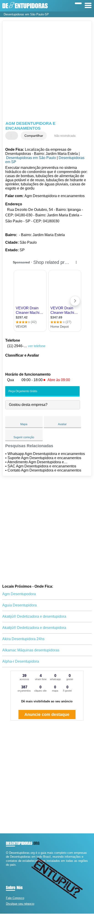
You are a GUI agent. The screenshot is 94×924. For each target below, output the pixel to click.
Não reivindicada (65, 135)
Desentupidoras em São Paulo (31, 158)
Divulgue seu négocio (20, 903)
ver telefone (36, 346)
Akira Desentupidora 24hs (23, 639)
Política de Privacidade (71, 919)
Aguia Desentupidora (19, 605)
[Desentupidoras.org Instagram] (11, 868)
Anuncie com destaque (46, 714)
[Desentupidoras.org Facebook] (7, 868)
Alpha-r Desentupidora (20, 661)
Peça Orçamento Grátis (22, 391)
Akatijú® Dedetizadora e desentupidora (34, 616)
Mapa (23, 424)
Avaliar (62, 424)
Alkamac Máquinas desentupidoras (30, 650)
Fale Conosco (15, 898)
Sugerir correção (23, 437)
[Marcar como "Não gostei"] (15, 135)
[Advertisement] (47, 71)
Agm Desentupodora (19, 594)
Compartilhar (33, 135)
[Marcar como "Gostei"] (9, 135)
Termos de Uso (49, 919)
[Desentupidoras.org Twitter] (9, 868)
